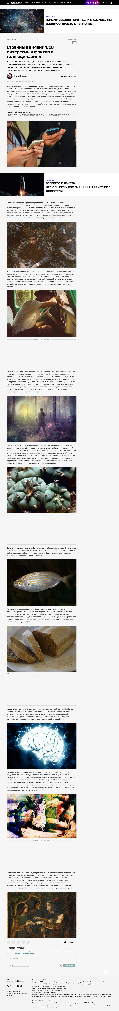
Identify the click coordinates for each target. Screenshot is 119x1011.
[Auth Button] (111, 3)
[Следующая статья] (59, 972)
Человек (14, 39)
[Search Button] (107, 3)
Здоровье (12, 81)
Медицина (18, 81)
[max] (21, 986)
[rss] (8, 986)
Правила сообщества (13, 991)
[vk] (11, 986)
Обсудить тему (70, 76)
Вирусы (33, 81)
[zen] (18, 986)
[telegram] (15, 986)
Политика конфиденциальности (17, 993)
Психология (24, 81)
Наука (8, 39)
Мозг (29, 81)
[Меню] (8, 3)
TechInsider (17, 3)
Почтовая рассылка (103, 3)
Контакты (10, 995)
